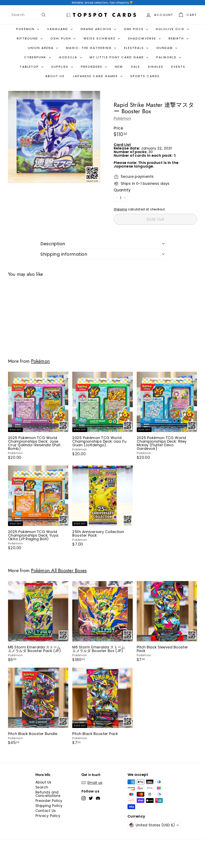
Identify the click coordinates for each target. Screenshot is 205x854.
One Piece (134, 29)
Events (178, 67)
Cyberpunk (36, 57)
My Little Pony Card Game (117, 57)
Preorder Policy (48, 800)
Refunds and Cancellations (48, 794)
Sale (135, 67)
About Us (55, 76)
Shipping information (63, 254)
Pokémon (26, 29)
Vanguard (58, 29)
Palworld (167, 57)
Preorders (92, 67)
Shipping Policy (49, 805)
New (119, 67)
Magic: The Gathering (89, 48)
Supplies (60, 67)
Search (41, 787)
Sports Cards (145, 76)
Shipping (120, 209)
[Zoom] (54, 137)
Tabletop (30, 67)
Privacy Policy (47, 815)
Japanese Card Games (96, 76)
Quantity (122, 190)
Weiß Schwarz (100, 38)
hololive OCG (171, 29)
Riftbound (28, 38)
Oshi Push (61, 38)
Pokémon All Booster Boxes (59, 570)
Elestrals (134, 48)
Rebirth (177, 38)
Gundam (165, 48)
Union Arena (41, 48)
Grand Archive (96, 29)
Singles (155, 67)
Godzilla (69, 57)
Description (52, 244)
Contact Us (45, 810)
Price (118, 128)
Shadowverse (143, 38)
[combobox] (28, 14)
